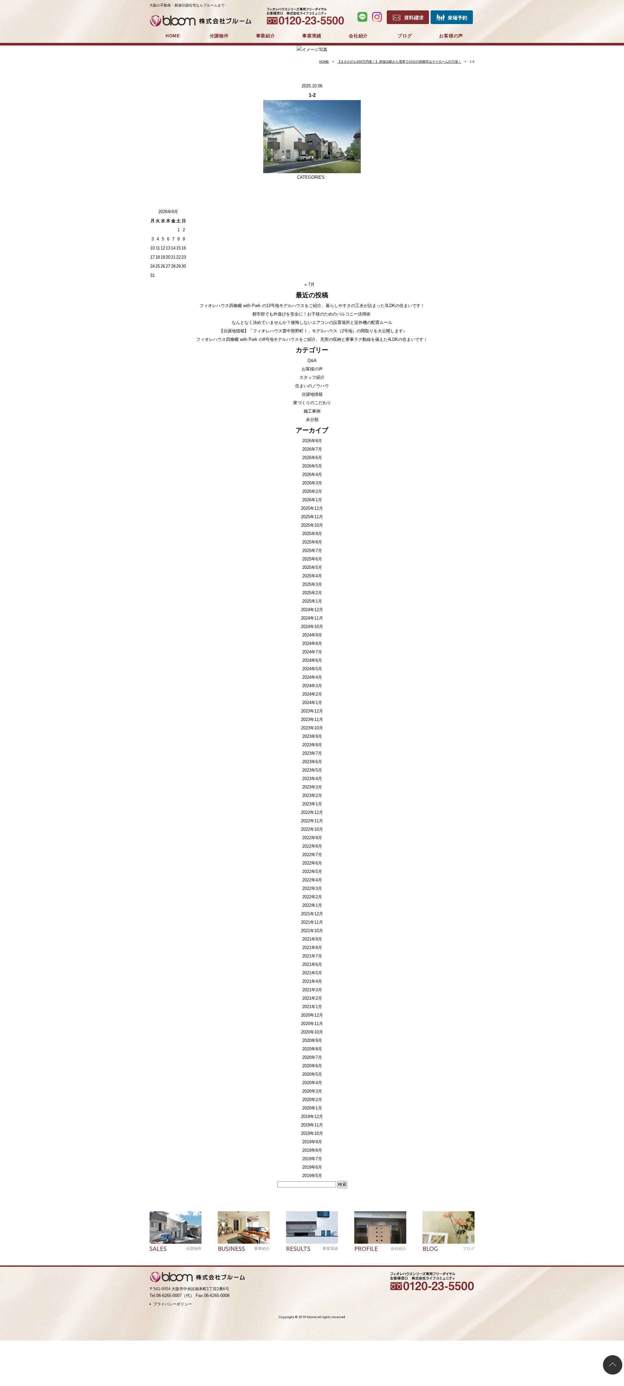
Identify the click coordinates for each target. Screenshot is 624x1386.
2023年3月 (312, 787)
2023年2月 (312, 795)
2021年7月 (312, 956)
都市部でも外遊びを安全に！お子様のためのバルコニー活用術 (312, 314)
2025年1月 (312, 601)
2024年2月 (312, 694)
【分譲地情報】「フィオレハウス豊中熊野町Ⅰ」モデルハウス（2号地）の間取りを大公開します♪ (312, 330)
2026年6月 (312, 457)
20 (168, 257)
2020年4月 (312, 1082)
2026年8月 (312, 440)
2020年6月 (312, 1065)
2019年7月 (312, 1158)
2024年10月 (312, 626)
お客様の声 (451, 35)
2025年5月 (312, 567)
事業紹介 (265, 35)
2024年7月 (312, 651)
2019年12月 (312, 1116)
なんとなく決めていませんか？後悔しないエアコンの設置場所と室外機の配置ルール (312, 322)
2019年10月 (312, 1133)
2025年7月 (312, 550)
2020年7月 (312, 1057)
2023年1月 (312, 804)
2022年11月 (312, 820)
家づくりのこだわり (312, 402)
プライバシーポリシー (172, 1304)
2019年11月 (312, 1125)
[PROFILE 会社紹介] (380, 1227)
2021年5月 (312, 972)
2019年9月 (312, 1141)
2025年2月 (312, 592)
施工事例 (312, 411)
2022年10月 (312, 829)
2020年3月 (312, 1091)
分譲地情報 (312, 394)
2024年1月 (312, 702)
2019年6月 (312, 1167)
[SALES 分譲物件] (176, 1227)
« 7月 (310, 284)
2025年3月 (312, 584)
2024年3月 (312, 685)
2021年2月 (312, 998)
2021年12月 (312, 913)
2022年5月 (312, 871)
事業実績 (311, 35)
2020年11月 (312, 1023)
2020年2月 (312, 1099)
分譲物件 (219, 35)
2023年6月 (312, 761)
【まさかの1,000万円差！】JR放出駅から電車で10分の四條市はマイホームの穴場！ (399, 61)
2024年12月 (312, 609)
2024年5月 (312, 668)
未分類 (312, 419)
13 (168, 248)
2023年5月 (312, 770)
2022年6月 (312, 863)
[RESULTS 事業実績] (312, 1227)
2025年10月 (312, 525)
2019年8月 (312, 1150)
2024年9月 (312, 635)
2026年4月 (312, 474)
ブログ (404, 35)
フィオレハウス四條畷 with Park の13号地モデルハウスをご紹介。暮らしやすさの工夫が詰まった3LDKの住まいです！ (312, 305)
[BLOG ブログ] (448, 1227)
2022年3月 (312, 888)
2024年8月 (312, 643)
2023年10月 (312, 727)
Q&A (312, 360)
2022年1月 (312, 905)
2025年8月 (312, 542)
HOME (172, 35)
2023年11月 (312, 719)
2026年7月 (312, 449)
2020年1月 (312, 1108)
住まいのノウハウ (312, 385)
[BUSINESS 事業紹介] (244, 1227)
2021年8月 (312, 947)
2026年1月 (312, 499)
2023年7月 (312, 753)
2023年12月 (312, 711)
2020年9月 (312, 1040)
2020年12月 (312, 1015)
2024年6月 (312, 660)
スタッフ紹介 (312, 377)
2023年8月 (312, 744)
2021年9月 (312, 939)
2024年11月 (312, 618)
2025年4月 (312, 575)
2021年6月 (312, 964)
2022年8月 (312, 846)
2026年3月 (312, 483)
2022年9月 (312, 837)
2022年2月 (312, 896)
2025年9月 (312, 533)
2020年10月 (312, 1032)
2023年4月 (312, 778)
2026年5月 (312, 466)
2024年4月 (312, 677)
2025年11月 (312, 516)
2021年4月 (312, 981)
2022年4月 (312, 880)
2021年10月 (312, 930)
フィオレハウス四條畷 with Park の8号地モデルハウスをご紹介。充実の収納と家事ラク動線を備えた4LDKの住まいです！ (312, 339)
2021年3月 (312, 989)
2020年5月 (312, 1074)
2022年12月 (312, 812)
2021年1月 (312, 1006)
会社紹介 (358, 35)
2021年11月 (312, 922)
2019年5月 (312, 1175)
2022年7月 (312, 854)
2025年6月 (312, 559)
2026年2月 (312, 491)
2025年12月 (312, 508)
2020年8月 (312, 1048)
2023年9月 (312, 736)
